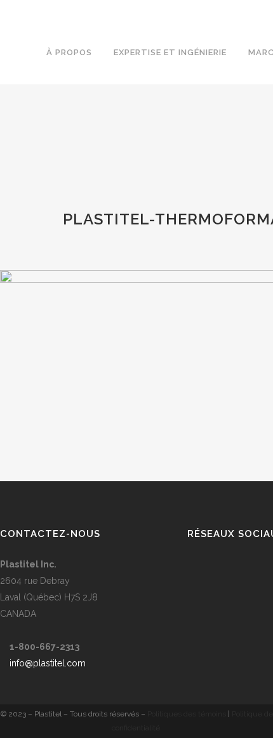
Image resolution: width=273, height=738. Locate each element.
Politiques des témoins (186, 713)
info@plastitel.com (48, 663)
